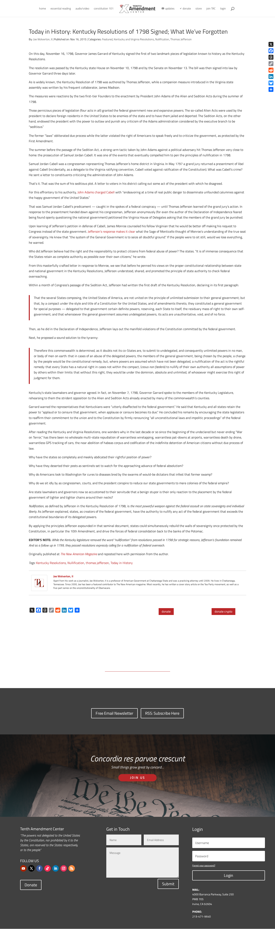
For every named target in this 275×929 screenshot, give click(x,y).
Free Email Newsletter (114, 713)
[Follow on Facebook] (39, 868)
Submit (168, 884)
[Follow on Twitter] (31, 868)
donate (166, 611)
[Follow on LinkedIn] (55, 868)
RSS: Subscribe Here (162, 713)
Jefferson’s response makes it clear (111, 231)
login (223, 8)
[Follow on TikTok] (47, 868)
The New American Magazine (78, 554)
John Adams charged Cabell (96, 192)
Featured (107, 39)
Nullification (162, 39)
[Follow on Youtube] (23, 868)
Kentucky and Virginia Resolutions (134, 39)
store (198, 8)
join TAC (211, 8)
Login (228, 875)
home (42, 8)
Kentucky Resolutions (51, 562)
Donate (31, 885)
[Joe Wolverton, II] (39, 588)
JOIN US (137, 777)
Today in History (122, 562)
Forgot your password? (203, 865)
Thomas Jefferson (181, 39)
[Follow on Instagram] (63, 868)
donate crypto (223, 611)
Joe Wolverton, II (42, 39)
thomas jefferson (97, 562)
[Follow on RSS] (71, 868)
